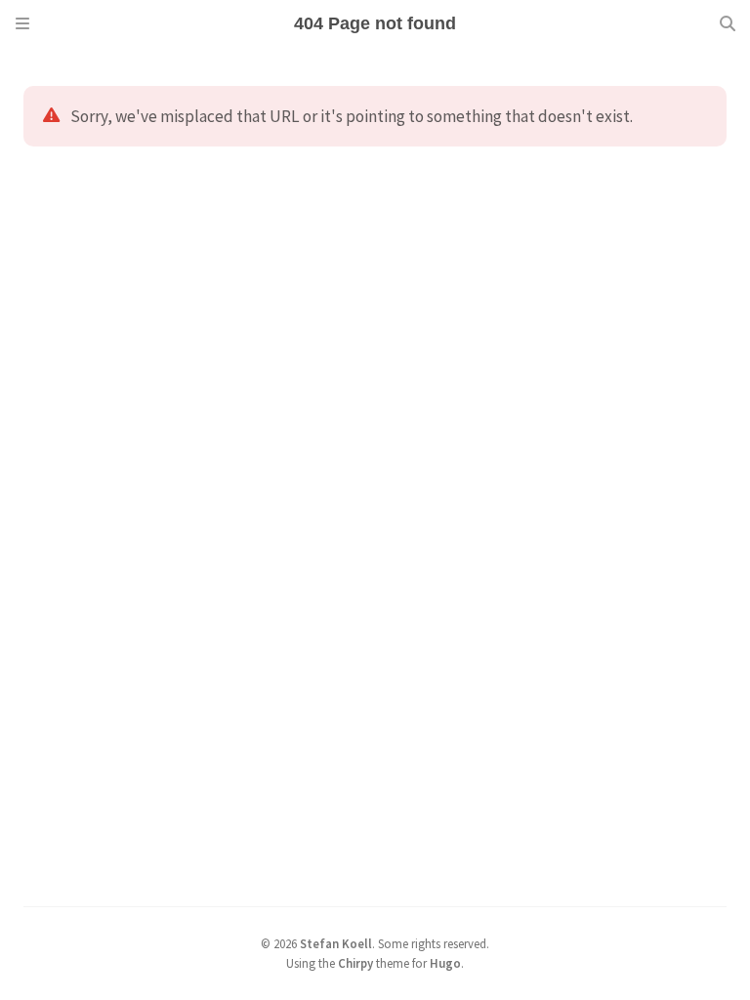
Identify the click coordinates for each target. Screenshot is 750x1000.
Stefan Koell (336, 943)
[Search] (727, 23)
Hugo (445, 963)
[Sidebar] (22, 23)
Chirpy (355, 963)
